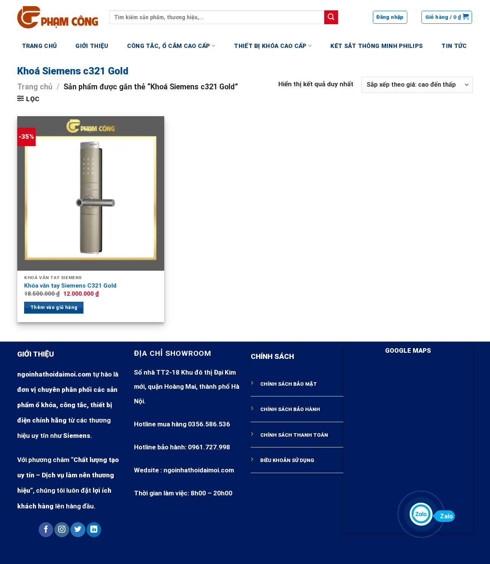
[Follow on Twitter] (77, 529)
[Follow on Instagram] (61, 529)
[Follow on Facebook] (46, 529)
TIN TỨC (454, 46)
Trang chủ (34, 86)
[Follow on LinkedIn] (94, 529)
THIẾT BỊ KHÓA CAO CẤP (270, 46)
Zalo (446, 516)
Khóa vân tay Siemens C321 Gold (70, 285)
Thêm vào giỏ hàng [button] (53, 307)
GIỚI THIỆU (91, 46)
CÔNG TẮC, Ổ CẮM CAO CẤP (168, 46)
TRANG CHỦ (39, 46)
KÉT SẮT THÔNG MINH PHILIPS (376, 46)
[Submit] (331, 17)
